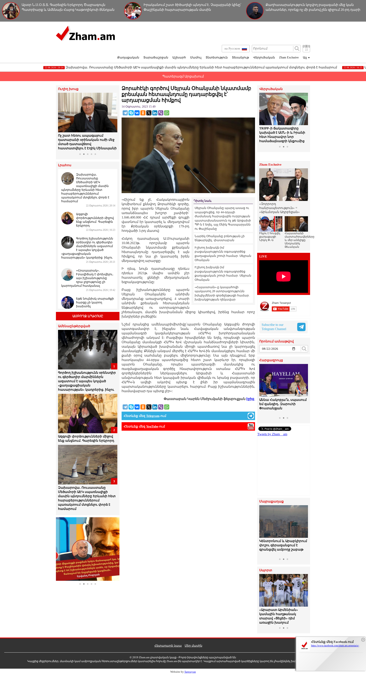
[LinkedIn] (154, 112)
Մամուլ (195, 57)
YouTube (152, 426)
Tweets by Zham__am (272, 434)
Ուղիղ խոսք (68, 89)
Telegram (152, 416)
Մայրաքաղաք (271, 501)
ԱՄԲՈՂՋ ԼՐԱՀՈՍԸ (87, 316)
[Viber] (160, 112)
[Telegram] (125, 112)
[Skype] (131, 112)
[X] (148, 112)
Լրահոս (64, 165)
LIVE (263, 256)
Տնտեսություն (217, 57)
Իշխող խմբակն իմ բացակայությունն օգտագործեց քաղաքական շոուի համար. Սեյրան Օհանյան (223, 254)
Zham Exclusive (289, 57)
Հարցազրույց (271, 360)
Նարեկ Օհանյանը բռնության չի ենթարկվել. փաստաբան (220, 238)
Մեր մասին (193, 645)
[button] (61, 122)
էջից (250, 399)
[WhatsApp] (166, 112)
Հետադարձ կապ (168, 645)
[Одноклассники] (143, 112)
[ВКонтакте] (137, 112)
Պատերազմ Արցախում (183, 76)
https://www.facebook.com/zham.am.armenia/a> (335, 645)
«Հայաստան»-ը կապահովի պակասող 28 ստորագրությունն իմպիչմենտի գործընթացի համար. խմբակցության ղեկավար (222, 293)
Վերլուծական (264, 57)
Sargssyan (190, 671)
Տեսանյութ (240, 57)
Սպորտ (265, 570)
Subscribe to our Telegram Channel (274, 327)
